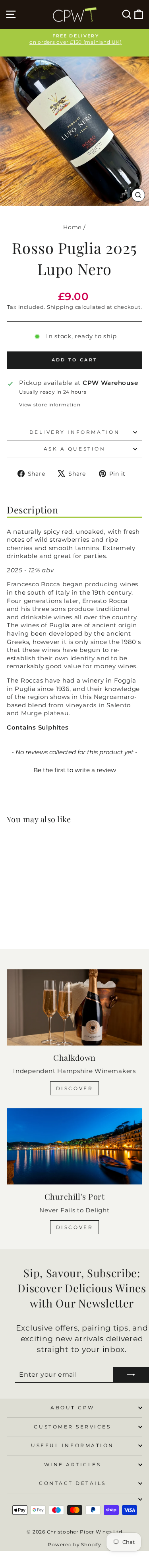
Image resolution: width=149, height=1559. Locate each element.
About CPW (72, 1408)
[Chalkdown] (74, 1007)
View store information (49, 405)
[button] (74, 769)
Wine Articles (72, 1464)
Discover (74, 1088)
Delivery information (74, 432)
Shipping (60, 307)
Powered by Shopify (74, 1544)
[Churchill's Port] (74, 1146)
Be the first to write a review (74, 770)
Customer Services (72, 1427)
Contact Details (72, 1483)
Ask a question (74, 449)
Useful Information (72, 1445)
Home (72, 227)
